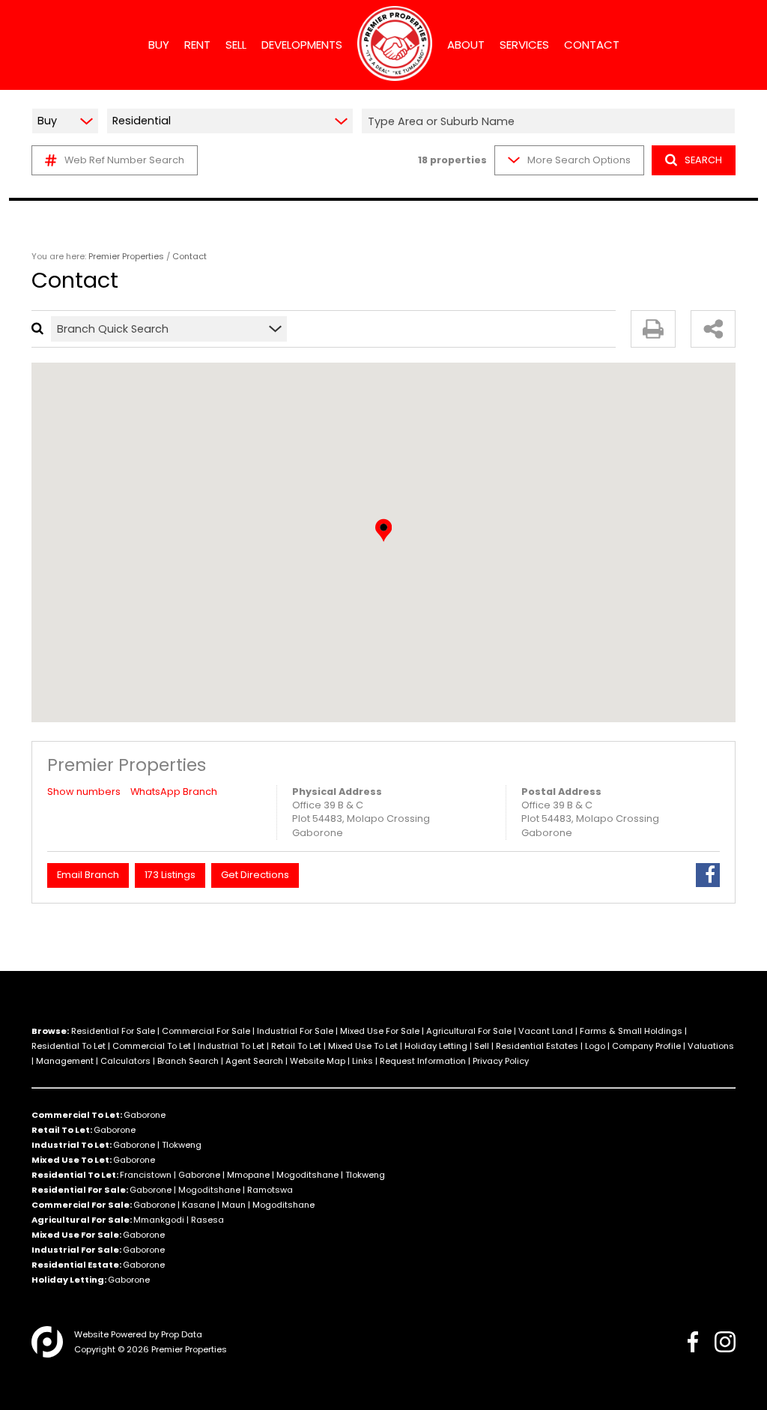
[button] (383, 530)
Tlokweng (181, 1145)
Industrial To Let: (71, 1145)
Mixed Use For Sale (379, 1031)
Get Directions (255, 874)
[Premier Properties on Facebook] (692, 1341)
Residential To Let (68, 1046)
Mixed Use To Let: (71, 1160)
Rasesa (207, 1220)
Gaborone (145, 1115)
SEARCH (703, 160)
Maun (234, 1205)
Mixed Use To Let (363, 1046)
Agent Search (254, 1061)
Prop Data (181, 1334)
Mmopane (248, 1175)
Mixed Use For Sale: (76, 1235)
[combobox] (550, 121)
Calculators (125, 1061)
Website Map (317, 1061)
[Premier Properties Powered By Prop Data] (47, 1342)
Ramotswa (270, 1190)
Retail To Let (296, 1046)
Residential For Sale (113, 1031)
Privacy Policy (501, 1061)
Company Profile (646, 1046)
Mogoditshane (307, 1175)
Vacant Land (545, 1031)
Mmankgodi (158, 1220)
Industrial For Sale (295, 1031)
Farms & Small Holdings (631, 1031)
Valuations (711, 1046)
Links (362, 1061)
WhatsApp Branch (173, 791)
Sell (481, 1046)
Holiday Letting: (68, 1280)
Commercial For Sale (206, 1031)
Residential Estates (537, 1046)
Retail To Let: (61, 1130)
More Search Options (579, 160)
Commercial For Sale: (81, 1205)
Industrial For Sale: (76, 1250)
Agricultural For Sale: (81, 1220)
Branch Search (188, 1061)
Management (65, 1061)
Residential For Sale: (79, 1190)
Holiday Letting (435, 1046)
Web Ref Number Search (124, 160)
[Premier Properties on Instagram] (725, 1341)
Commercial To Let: (76, 1115)
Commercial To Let (151, 1046)
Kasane (198, 1205)
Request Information (423, 1061)
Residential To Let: (74, 1175)
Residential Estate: (76, 1265)
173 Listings (170, 874)
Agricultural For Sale (469, 1031)
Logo (595, 1046)
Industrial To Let (231, 1046)
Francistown (146, 1175)
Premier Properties (126, 256)
